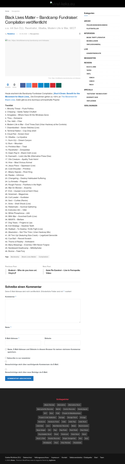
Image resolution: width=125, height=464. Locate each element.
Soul (86, 438)
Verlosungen (90, 105)
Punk (56, 434)
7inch (91, 84)
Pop (55, 430)
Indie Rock (82, 422)
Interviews (89, 33)
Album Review (49, 405)
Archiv (87, 21)
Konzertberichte (94, 53)
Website (48, 338)
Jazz (48, 426)
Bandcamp (15, 257)
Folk (57, 413)
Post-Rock (84, 430)
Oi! (49, 430)
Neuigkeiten (16, 11)
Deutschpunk (82, 409)
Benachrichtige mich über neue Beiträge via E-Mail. (26, 372)
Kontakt (64, 457)
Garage (61, 417)
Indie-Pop (72, 422)
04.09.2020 (23, 34)
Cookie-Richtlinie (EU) (13, 457)
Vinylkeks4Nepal (94, 44)
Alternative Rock (74, 405)
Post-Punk (73, 430)
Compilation (43, 257)
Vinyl (89, 74)
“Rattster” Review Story (97, 94)
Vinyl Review (65, 443)
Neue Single (41, 430)
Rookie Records (54, 438)
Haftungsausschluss (41, 457)
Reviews (88, 62)
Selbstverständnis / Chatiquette (81, 457)
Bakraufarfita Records (45, 409)
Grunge (83, 417)
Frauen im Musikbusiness (97, 25)
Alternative (61, 405)
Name (8, 327)
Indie (64, 422)
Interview (40, 426)
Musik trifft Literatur (96, 37)
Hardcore (41, 422)
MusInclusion (92, 41)
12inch (91, 81)
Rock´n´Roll (41, 438)
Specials (88, 89)
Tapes (89, 70)
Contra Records (69, 409)
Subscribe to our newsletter (18, 358)
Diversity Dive (92, 97)
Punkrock (64, 434)
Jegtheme (52, 460)
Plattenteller (93, 28)
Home (7, 11)
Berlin (58, 409)
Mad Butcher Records (60, 426)
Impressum (55, 457)
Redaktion (11, 34)
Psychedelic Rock (45, 434)
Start (96, 457)
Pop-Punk (63, 430)
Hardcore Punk (53, 422)
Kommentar (10, 296)
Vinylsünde (91, 101)
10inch (91, 77)
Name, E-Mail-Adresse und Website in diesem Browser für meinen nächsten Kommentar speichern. (44, 350)
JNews (12, 460)
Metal (74, 426)
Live (86, 49)
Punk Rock (75, 434)
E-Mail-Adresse (12, 338)
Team (102, 457)
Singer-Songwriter (69, 438)
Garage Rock (72, 417)
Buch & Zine (91, 67)
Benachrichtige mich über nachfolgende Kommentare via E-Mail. (32, 364)
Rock (84, 434)
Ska (80, 438)
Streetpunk (47, 443)
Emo (51, 413)
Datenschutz (27, 457)
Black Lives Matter (29, 257)
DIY (45, 413)
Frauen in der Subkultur (47, 417)
